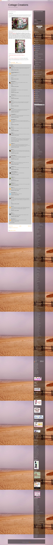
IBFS (35, 198)
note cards (36, 241)
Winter (35, 356)
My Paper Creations (37, 76)
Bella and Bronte (37, 125)
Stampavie (36, 291)
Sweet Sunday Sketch (37, 304)
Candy (35, 138)
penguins (36, 254)
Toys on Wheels (37, 339)
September (37, 509)
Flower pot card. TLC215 (38, 175)
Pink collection (36, 261)
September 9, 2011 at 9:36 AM (14, 124)
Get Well (36, 180)
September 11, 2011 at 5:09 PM (15, 210)
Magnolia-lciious (37, 220)
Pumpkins (36, 266)
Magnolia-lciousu (37, 222)
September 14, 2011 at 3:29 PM (15, 216)
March (36, 531)
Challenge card (36, 144)
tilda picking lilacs (37, 316)
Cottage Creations (18, 4)
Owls (35, 248)
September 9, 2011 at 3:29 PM (14, 164)
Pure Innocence (37, 267)
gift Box (36, 181)
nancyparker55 (13, 114)
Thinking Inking (37, 64)
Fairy (35, 170)
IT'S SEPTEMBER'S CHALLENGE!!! (39, 524)
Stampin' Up (36, 293)
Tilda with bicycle (37, 320)
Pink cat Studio (37, 260)
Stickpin (36, 297)
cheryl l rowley (36, 386)
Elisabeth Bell (36, 169)
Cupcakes (36, 159)
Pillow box (36, 259)
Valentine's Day (37, 345)
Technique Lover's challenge (38, 307)
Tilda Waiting (36, 317)
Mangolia (36, 229)
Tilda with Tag (36, 332)
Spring (35, 285)
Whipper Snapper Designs (38, 354)
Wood (35, 358)
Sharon (12, 187)
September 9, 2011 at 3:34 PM (14, 169)
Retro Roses (36, 270)
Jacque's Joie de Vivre (38, 87)
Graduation (36, 185)
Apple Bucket (36, 114)
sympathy (36, 305)
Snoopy (36, 282)
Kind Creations (37, 50)
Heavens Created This (38, 99)
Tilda (20, 63)
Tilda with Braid (37, 322)
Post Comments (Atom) (15, 227)
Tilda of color (36, 315)
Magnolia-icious (37, 218)
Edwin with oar (36, 168)
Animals (36, 112)
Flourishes (36, 173)
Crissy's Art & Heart (37, 48)
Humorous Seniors (37, 196)
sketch (35, 280)
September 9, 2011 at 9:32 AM (14, 117)
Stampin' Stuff (37, 95)
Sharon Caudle (13, 155)
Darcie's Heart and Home (38, 161)
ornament (36, 245)
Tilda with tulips (37, 334)
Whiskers (36, 355)
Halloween (36, 187)
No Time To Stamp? (37, 44)
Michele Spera (13, 81)
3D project (36, 107)
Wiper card (36, 357)
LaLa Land (36, 208)
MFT (35, 233)
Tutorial (36, 342)
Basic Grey (36, 122)
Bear (35, 123)
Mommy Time (37, 78)
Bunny (35, 135)
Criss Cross (36, 156)
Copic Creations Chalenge (38, 151)
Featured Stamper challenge (38, 172)
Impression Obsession (37, 199)
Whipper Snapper (37, 353)
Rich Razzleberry (37, 271)
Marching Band (36, 230)
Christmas (36, 148)
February (37, 532)
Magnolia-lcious (37, 221)
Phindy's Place (36, 257)
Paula (12, 149)
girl (35, 184)
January (37, 533)
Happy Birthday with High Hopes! (39, 522)
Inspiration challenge (37, 200)
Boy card (36, 133)
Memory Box (36, 232)
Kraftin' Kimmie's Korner (38, 74)
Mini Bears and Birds (37, 235)
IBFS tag (36, 519)
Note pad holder (37, 242)
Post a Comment (12, 222)
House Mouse (36, 195)
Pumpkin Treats (37, 510)
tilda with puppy (37, 329)
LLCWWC (36, 211)
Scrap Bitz (36, 93)
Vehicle (36, 346)
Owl (35, 247)
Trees (35, 340)
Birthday (36, 126)
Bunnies (36, 134)
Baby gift (36, 120)
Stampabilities (36, 290)
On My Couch (36, 244)
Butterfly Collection (37, 136)
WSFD (35, 359)
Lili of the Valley (37, 210)
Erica (12, 108)
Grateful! (36, 511)
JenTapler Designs (37, 91)
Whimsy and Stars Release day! (39, 520)
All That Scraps (37, 108)
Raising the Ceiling (37, 268)
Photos (36, 258)
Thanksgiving (36, 309)
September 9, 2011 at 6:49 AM (14, 86)
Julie (11, 66)
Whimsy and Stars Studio (38, 352)
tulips (35, 341)
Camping (36, 137)
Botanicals (36, 131)
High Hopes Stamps (37, 46)
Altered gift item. (37, 110)
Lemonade (36, 209)
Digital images (36, 162)
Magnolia (12, 63)
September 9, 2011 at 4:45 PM (14, 174)
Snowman (36, 284)
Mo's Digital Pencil (37, 236)
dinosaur (36, 163)
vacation (36, 343)
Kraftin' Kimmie (36, 206)
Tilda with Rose (37, 330)
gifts (35, 183)
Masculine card (36, 231)
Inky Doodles (36, 97)
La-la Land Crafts (37, 207)
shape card (18, 63)
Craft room (36, 155)
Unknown (12, 143)
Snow (35, 283)
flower (35, 174)
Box (35, 132)
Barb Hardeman (13, 119)
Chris (12, 197)
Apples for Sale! (37, 521)
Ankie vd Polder (13, 192)
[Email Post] (16, 62)
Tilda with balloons (37, 318)
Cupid (35, 160)
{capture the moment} (38, 62)
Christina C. (12, 166)
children (36, 146)
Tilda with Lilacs (37, 327)
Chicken (36, 145)
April (36, 530)
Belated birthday (37, 124)
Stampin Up (36, 292)
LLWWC (36, 212)
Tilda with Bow (36, 321)
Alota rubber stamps (37, 109)
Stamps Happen (37, 296)
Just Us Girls (36, 205)
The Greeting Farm (37, 310)
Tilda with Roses (37, 331)
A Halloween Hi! (37, 523)
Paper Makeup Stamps (37, 249)
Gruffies (36, 186)
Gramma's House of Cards (38, 34)
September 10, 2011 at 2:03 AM (15, 190)
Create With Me (37, 32)
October (37, 508)
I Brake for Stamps (37, 197)
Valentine (36, 344)
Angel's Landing (37, 111)
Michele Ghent (37, 42)
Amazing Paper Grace (38, 57)
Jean (11, 206)
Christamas (36, 147)
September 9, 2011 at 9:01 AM (14, 98)
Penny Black (36, 255)
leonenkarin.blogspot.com (14, 72)
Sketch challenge (37, 281)
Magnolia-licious (15, 63)
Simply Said (36, 279)
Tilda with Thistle (37, 333)
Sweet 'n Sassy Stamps (38, 303)
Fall (35, 171)
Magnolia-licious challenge (38, 224)
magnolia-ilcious (37, 219)
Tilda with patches (37, 328)
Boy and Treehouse (37, 517)
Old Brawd (36, 243)
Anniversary (36, 113)
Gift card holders (37, 182)
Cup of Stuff (36, 158)
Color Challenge (37, 150)
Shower (36, 278)
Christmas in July (37, 149)
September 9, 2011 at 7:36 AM (14, 92)
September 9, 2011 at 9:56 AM (14, 130)
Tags (35, 306)
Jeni (11, 161)
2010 (35, 534)
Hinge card (36, 192)
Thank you (36, 308)
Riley (35, 272)
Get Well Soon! (37, 518)
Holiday (36, 193)
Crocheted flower (37, 157)
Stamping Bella (36, 295)
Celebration (36, 143)
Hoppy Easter (36, 194)
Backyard (36, 121)
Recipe (35, 269)
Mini (35, 234)
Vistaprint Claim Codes (39, 21)
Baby (35, 119)
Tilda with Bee (36, 319)
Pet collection (36, 256)
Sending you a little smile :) (38, 89)
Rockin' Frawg (36, 273)
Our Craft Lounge (37, 246)
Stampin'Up (36, 294)
